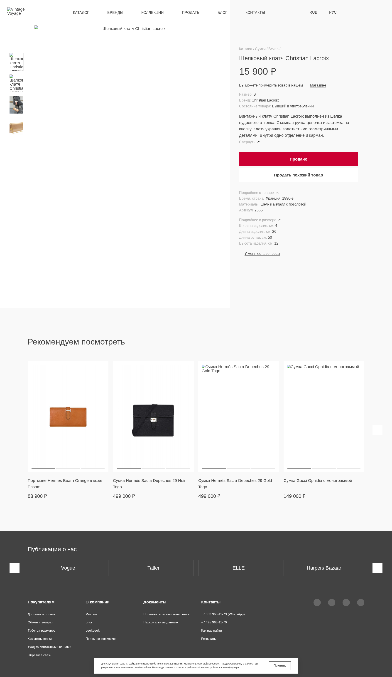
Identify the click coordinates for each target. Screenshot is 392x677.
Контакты (255, 13)
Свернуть (247, 142)
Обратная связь (39, 655)
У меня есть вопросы (262, 253)
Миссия (91, 614)
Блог (222, 13)
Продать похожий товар (298, 175)
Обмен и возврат (40, 622)
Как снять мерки (40, 638)
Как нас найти (211, 630)
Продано (298, 159)
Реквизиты (208, 638)
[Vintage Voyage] (17, 12)
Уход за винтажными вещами (49, 647)
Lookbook (93, 630)
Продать (190, 13)
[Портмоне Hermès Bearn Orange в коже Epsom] (68, 416)
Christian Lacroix (265, 100)
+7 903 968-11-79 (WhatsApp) (223, 614)
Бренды (115, 13)
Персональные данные (160, 622)
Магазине (318, 85)
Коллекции (152, 13)
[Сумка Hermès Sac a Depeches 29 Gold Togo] (239, 416)
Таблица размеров (41, 630)
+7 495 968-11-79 (214, 622)
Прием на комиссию (101, 638)
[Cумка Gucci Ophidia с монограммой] (324, 416)
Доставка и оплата (41, 614)
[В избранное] (355, 58)
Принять (280, 665)
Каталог (81, 13)
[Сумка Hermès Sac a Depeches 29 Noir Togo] (153, 416)
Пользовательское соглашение (166, 614)
